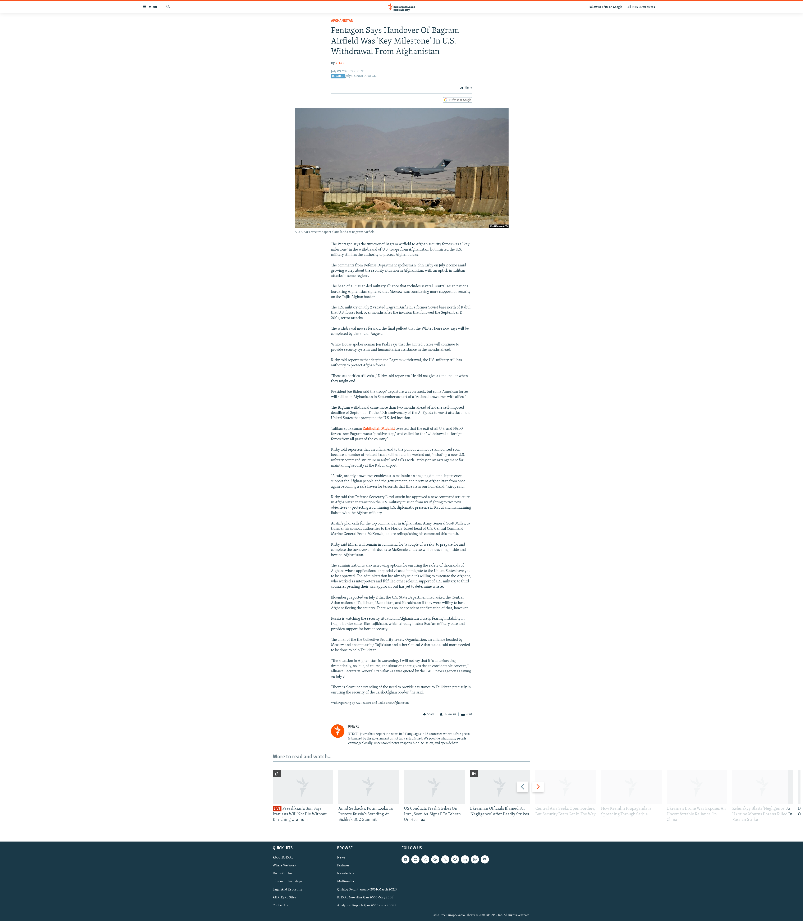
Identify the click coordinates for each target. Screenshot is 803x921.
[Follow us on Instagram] (425, 859)
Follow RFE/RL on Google (605, 7)
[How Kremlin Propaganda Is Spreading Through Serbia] (631, 787)
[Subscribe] (485, 859)
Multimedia (345, 881)
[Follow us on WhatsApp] (475, 859)
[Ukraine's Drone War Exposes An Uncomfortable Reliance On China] (697, 787)
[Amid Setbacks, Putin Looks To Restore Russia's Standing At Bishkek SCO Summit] (368, 787)
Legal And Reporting (287, 889)
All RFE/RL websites (641, 7)
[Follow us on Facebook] (455, 859)
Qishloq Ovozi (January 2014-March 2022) (367, 889)
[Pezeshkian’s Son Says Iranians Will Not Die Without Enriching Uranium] (303, 787)
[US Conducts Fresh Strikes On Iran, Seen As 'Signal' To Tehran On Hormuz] (434, 787)
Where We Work (284, 865)
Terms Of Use (282, 873)
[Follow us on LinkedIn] (465, 859)
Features (343, 865)
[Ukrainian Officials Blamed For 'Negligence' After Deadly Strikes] (500, 787)
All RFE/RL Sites (284, 897)
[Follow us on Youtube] (405, 859)
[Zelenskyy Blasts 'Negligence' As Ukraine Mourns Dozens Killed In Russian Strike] (762, 787)
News (341, 858)
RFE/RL (340, 63)
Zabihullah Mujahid (379, 429)
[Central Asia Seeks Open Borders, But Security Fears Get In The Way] (565, 787)
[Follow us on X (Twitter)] (445, 859)
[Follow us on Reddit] (415, 859)
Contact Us (280, 905)
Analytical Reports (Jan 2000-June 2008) (366, 905)
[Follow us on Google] (435, 859)
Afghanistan (342, 21)
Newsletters (345, 873)
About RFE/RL (283, 858)
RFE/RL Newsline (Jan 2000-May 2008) (366, 897)
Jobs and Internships (287, 881)
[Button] (466, 88)
